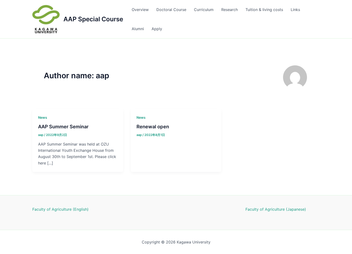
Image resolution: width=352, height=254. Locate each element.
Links (295, 9)
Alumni (138, 28)
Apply (157, 28)
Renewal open (152, 127)
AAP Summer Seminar (63, 127)
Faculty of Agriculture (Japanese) (275, 209)
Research (229, 9)
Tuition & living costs (264, 9)
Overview (140, 9)
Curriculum (204, 9)
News (42, 117)
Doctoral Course (171, 9)
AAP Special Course (93, 19)
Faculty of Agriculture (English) (60, 209)
